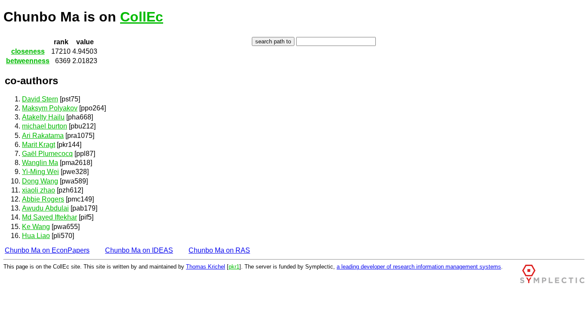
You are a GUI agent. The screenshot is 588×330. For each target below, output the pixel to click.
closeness (28, 51)
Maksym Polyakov (49, 108)
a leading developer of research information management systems (419, 266)
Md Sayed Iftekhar (49, 217)
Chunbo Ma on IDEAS (139, 250)
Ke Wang (36, 226)
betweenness (28, 60)
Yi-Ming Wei (40, 171)
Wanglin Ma (40, 162)
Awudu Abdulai (45, 208)
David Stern (40, 99)
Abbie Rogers (43, 199)
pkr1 (234, 266)
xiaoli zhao (38, 190)
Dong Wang (40, 181)
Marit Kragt (38, 144)
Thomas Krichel (205, 266)
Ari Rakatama (43, 135)
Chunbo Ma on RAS (219, 250)
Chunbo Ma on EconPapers (47, 250)
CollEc (141, 16)
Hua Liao (36, 235)
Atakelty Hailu (43, 117)
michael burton (44, 126)
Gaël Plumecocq (47, 153)
